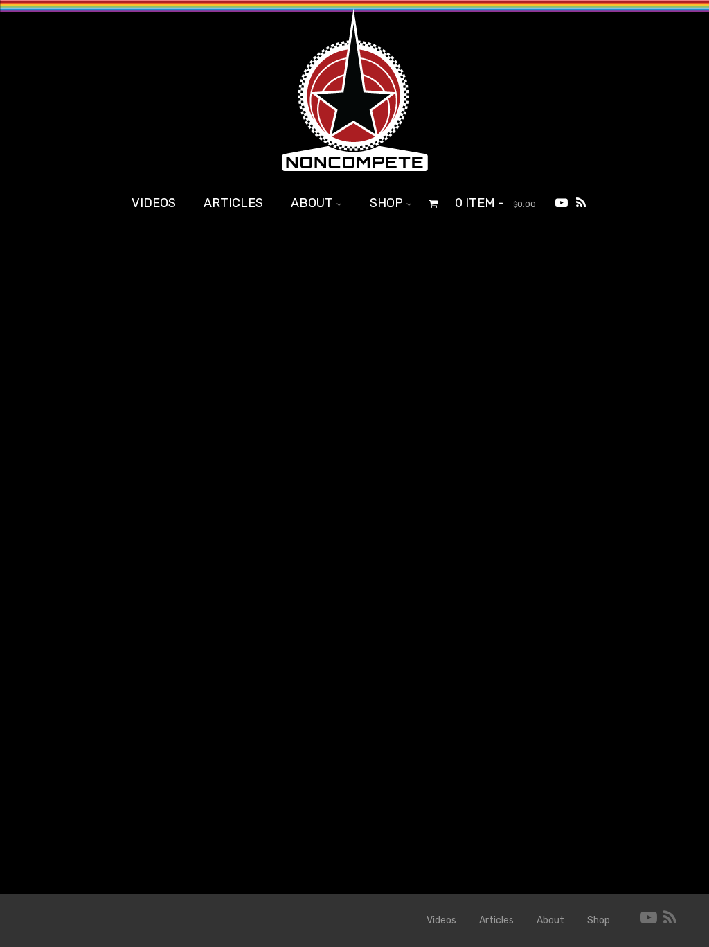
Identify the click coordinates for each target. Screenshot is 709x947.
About (312, 203)
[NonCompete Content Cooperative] (354, 176)
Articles (233, 203)
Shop (386, 203)
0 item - (495, 203)
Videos (154, 203)
